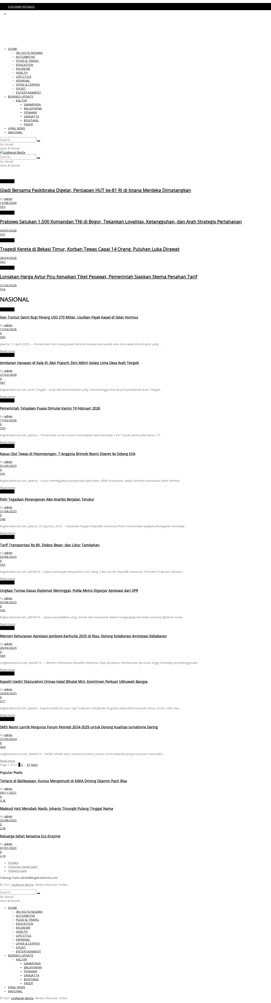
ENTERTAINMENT (28, 92)
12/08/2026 (8, 203)
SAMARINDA (32, 104)
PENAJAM (30, 112)
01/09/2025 (8, 466)
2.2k (3, 828)
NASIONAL (15, 132)
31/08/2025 (8, 511)
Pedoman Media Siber (23, 867)
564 (2, 747)
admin (8, 199)
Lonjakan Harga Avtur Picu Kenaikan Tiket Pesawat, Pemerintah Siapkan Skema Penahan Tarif (98, 276)
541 (2, 474)
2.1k (3, 856)
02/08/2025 (8, 557)
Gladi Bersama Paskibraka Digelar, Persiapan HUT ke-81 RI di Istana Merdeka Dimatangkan (95, 190)
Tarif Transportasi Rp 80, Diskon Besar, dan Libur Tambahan (50, 545)
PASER (28, 124)
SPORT (21, 88)
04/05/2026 (8, 230)
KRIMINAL (23, 80)
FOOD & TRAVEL (27, 61)
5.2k (3, 800)
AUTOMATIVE (25, 57)
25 (28, 765)
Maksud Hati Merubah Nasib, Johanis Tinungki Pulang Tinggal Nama (56, 808)
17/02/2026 (8, 420)
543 (2, 610)
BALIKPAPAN (33, 108)
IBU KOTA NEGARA (29, 53)
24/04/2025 (8, 693)
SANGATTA (31, 116)
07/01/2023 (8, 848)
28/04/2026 (8, 258)
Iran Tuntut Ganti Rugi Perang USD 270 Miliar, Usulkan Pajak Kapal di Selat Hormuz (69, 317)
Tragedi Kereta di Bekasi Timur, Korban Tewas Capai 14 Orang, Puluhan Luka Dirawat (90, 249)
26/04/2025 (8, 648)
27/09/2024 (8, 739)
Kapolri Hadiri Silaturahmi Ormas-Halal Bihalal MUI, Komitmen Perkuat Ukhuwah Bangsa (74, 681)
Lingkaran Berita (22, 885)
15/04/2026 (8, 329)
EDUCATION (24, 65)
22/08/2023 (8, 820)
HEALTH (22, 73)
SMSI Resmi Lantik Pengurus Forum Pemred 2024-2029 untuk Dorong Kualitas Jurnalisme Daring (79, 727)
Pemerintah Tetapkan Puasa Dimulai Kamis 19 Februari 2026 (50, 408)
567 (2, 383)
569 (2, 337)
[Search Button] (38, 140)
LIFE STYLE (23, 76)
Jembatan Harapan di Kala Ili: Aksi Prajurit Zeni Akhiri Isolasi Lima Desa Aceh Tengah (69, 362)
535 (2, 207)
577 (2, 701)
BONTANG (31, 120)
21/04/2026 (8, 285)
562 (2, 262)
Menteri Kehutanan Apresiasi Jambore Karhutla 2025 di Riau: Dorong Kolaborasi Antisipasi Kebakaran (83, 636)
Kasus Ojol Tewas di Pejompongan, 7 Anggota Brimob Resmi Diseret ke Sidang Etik (67, 453)
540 (2, 519)
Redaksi (13, 863)
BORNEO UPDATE (20, 96)
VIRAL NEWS (16, 128)
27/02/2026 (8, 375)
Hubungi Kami (17, 871)
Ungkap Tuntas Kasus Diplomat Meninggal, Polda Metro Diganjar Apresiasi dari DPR (69, 590)
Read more (7, 351)
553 (2, 565)
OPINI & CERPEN (28, 84)
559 (2, 428)
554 (2, 289)
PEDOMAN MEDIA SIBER (25, 14)
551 (2, 234)
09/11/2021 (8, 793)
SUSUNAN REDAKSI (21, 7)
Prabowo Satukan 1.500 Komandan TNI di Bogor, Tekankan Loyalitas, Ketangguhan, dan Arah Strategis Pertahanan (121, 221)
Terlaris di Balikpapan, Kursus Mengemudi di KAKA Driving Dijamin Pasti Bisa (63, 780)
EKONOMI (23, 69)
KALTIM (21, 100)
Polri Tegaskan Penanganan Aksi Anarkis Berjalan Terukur (47, 499)
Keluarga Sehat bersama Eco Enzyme (30, 836)
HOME (12, 49)
